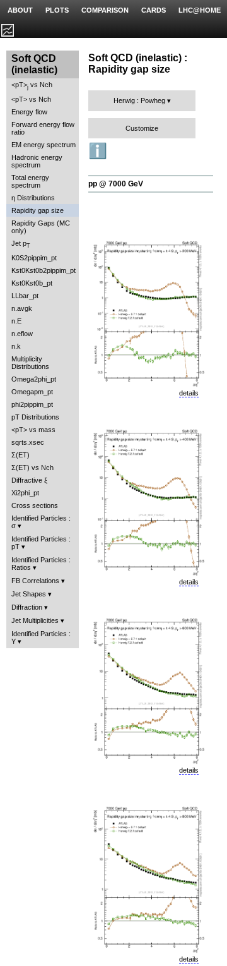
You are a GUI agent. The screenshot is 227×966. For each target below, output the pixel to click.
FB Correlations (35, 580)
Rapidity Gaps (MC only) (40, 226)
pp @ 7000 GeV (115, 183)
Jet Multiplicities (35, 620)
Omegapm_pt (32, 391)
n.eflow (22, 333)
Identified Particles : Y (41, 637)
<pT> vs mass (33, 429)
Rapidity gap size (37, 210)
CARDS (153, 10)
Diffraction (26, 607)
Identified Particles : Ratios (41, 563)
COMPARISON (105, 10)
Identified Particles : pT (41, 542)
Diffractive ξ (29, 480)
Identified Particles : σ (41, 521)
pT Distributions (35, 417)
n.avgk (21, 308)
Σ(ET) (20, 455)
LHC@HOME (199, 10)
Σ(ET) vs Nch (32, 467)
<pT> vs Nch (31, 85)
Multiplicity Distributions (30, 362)
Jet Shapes (28, 594)
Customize (141, 128)
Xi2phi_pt (25, 493)
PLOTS (57, 10)
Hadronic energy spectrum (36, 161)
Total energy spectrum (30, 181)
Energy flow (29, 112)
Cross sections (34, 505)
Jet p (20, 244)
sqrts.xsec (27, 442)
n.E (16, 321)
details (189, 393)
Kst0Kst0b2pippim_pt (43, 270)
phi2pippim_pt (32, 404)
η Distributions (33, 198)
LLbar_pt (24, 295)
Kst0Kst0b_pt (31, 283)
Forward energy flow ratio (42, 128)
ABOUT (20, 10)
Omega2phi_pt (33, 379)
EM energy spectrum (43, 144)
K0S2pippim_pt (34, 258)
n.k (16, 346)
